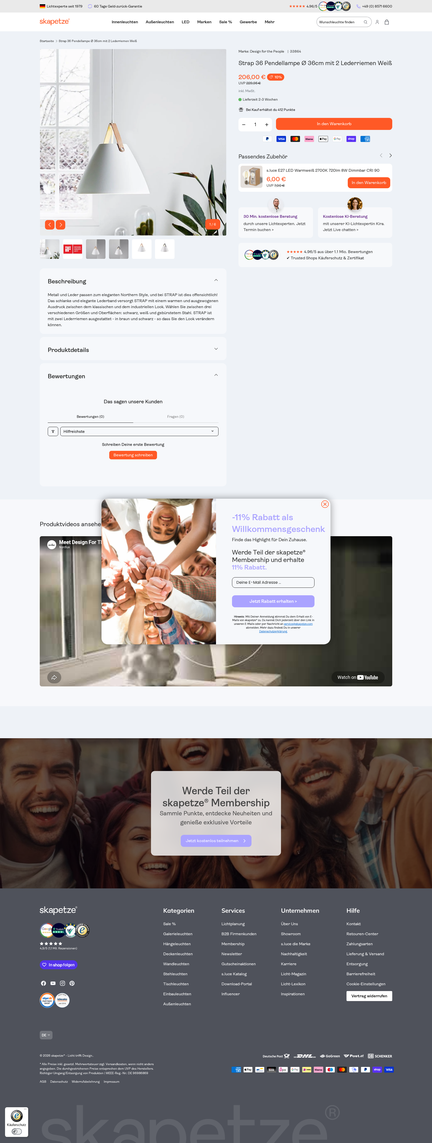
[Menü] (25, 1110)
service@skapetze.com (298, 624)
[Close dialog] (325, 504)
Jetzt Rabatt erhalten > (273, 601)
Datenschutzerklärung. (273, 631)
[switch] (17, 1131)
